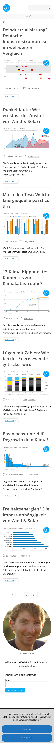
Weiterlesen (9, 97)
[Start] (4, 22)
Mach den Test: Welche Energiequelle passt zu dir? (26, 200)
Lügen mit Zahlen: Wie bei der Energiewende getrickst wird (26, 358)
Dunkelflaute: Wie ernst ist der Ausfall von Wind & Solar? (23, 115)
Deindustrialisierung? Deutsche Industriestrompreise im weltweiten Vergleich (25, 41)
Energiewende (32, 88)
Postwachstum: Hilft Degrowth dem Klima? (26, 436)
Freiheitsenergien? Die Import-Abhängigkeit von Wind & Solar (26, 514)
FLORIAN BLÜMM (27, 653)
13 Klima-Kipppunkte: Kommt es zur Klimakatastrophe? (25, 277)
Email (7, 680)
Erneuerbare (33, 156)
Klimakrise (28, 318)
